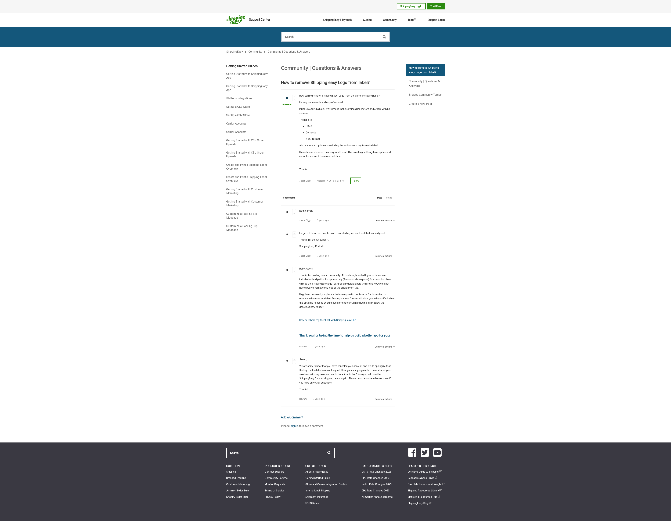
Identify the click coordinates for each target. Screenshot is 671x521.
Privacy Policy (272, 496)
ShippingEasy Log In (411, 6)
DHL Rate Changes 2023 (375, 490)
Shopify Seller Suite (237, 496)
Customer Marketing (238, 484)
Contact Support (274, 471)
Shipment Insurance (316, 496)
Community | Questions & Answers (289, 51)
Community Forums (276, 478)
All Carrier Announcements (377, 496)
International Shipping (317, 490)
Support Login (436, 20)
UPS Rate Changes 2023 (375, 478)
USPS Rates (312, 503)
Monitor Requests (275, 484)
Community (390, 20)
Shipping (231, 471)
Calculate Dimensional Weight (425, 484)
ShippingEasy (234, 51)
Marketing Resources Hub (422, 496)
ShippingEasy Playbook (337, 20)
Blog (411, 20)
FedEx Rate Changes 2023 (377, 484)
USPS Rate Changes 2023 (376, 471)
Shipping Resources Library (423, 490)
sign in (294, 426)
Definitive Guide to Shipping (423, 471)
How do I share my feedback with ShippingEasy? (326, 320)
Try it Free (435, 6)
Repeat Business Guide (421, 478)
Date (379, 197)
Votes (389, 197)
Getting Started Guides (242, 66)
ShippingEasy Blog (418, 503)
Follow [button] (356, 181)
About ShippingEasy (316, 471)
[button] (294, 96)
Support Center (259, 19)
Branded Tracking (236, 478)
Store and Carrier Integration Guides (326, 484)
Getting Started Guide (317, 478)
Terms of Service (274, 490)
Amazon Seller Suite (238, 490)
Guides (367, 20)
